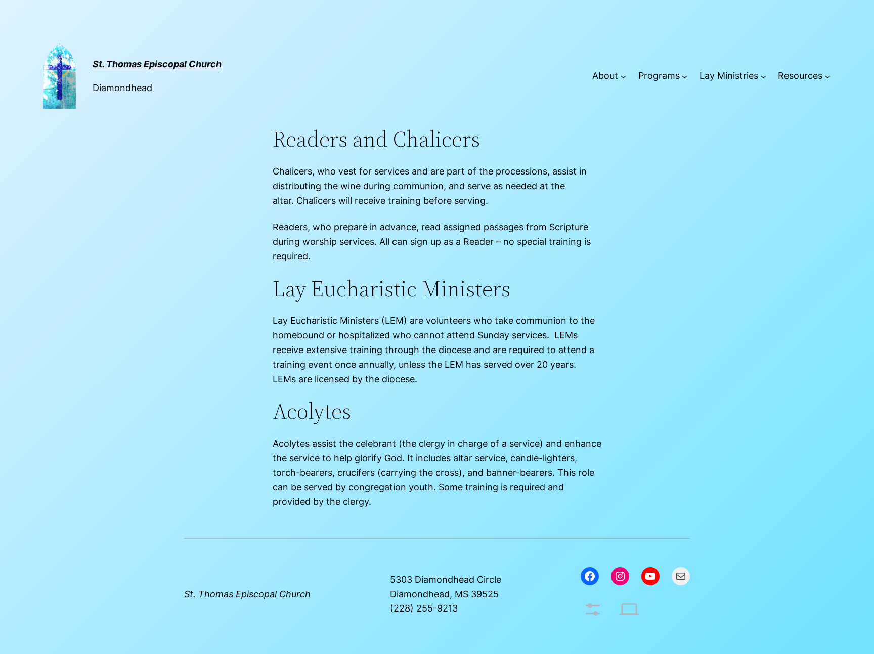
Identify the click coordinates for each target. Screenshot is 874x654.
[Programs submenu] (684, 76)
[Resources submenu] (828, 76)
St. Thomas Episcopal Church (247, 594)
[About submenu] (623, 76)
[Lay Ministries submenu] (763, 76)
